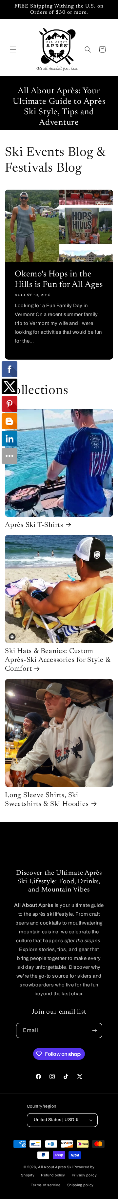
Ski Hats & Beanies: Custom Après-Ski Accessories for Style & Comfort (57, 660)
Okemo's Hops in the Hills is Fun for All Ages (59, 279)
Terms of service (46, 1185)
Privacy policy (84, 1175)
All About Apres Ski (55, 1167)
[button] (13, 49)
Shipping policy (80, 1185)
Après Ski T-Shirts (34, 525)
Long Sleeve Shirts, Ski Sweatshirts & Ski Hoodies (47, 800)
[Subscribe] (95, 1030)
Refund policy (53, 1175)
